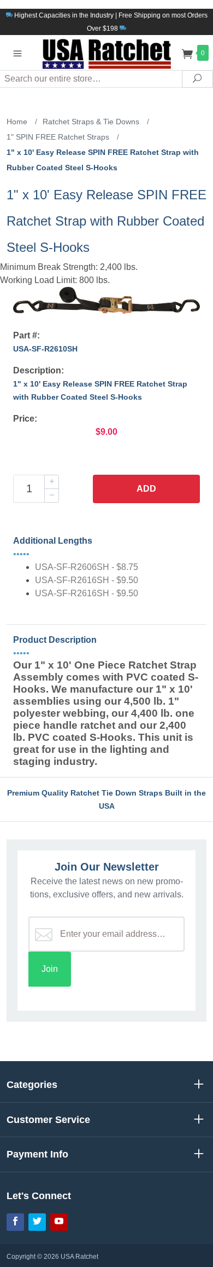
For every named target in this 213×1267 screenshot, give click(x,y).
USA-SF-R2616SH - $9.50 (86, 580)
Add (146, 488)
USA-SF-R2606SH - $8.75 (86, 567)
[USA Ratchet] (106, 52)
